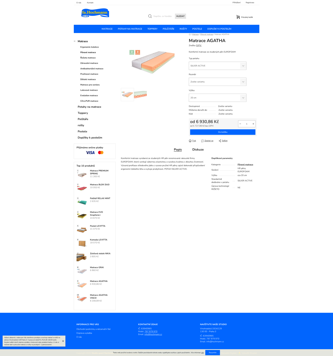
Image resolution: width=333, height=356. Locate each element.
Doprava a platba (84, 333)
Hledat (180, 16)
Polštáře (83, 119)
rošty (81, 125)
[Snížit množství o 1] (240, 124)
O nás (78, 2)
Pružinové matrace (89, 74)
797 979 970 (151, 331)
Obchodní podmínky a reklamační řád (93, 329)
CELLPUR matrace (89, 101)
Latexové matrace (89, 90)
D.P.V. (199, 45)
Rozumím (212, 352)
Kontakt (90, 2)
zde (202, 353)
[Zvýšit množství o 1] (253, 124)
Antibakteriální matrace (91, 68)
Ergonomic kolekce (89, 47)
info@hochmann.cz (153, 334)
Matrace (83, 41)
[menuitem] (107, 29)
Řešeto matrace (88, 57)
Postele (82, 131)
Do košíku (222, 132)
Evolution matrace (89, 95)
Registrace (250, 2)
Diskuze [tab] (198, 149)
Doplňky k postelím (90, 137)
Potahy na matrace (89, 107)
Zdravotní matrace (89, 63)
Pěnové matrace (88, 52)
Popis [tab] (178, 149)
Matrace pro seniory (90, 84)
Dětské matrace (88, 79)
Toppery (83, 113)
